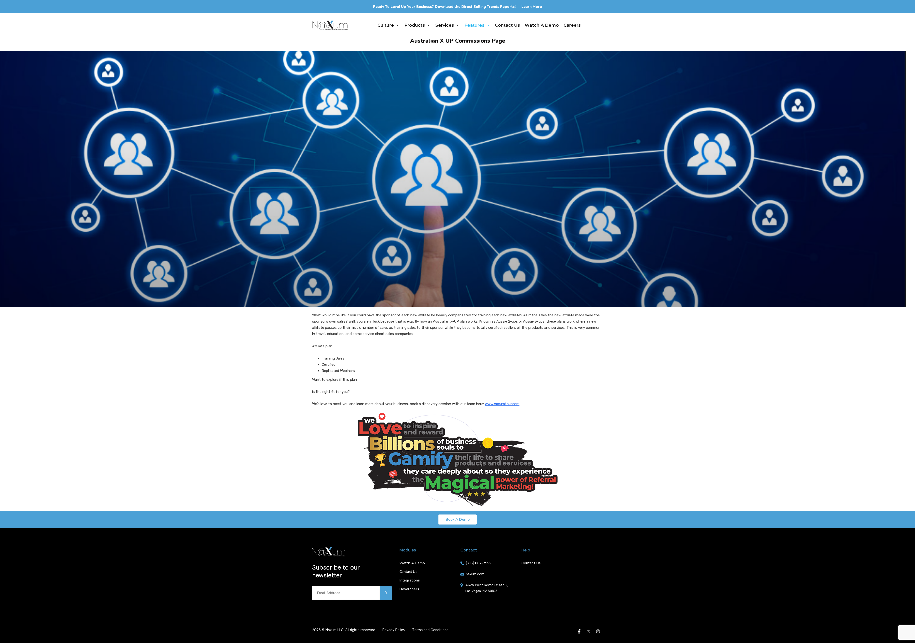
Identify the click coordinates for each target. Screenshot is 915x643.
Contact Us (507, 25)
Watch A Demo (542, 25)
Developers (409, 589)
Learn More (531, 6)
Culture (385, 25)
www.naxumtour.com (502, 404)
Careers (572, 25)
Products (414, 25)
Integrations (409, 580)
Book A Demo (458, 519)
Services (444, 25)
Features (474, 25)
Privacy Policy (393, 630)
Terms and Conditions (430, 630)
